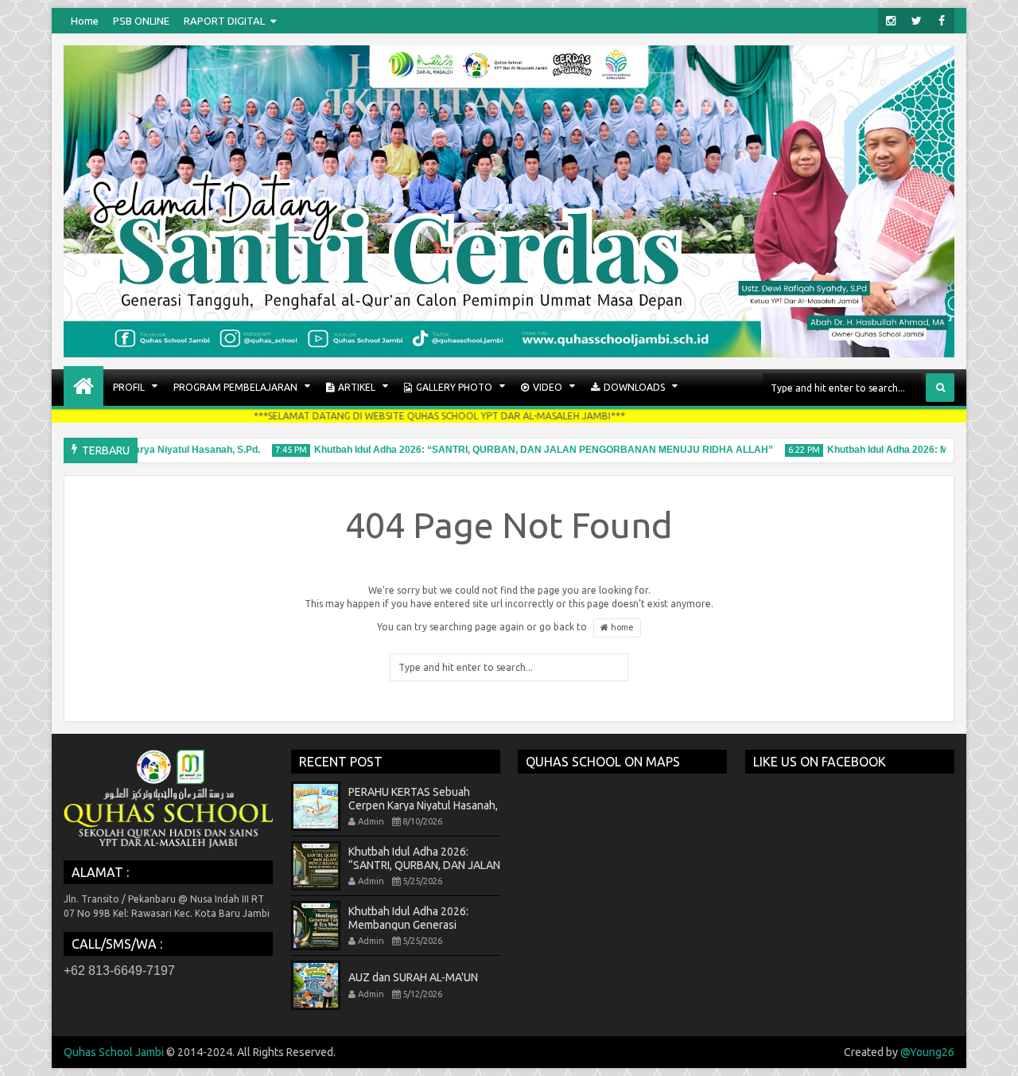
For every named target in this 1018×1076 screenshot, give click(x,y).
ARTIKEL (356, 387)
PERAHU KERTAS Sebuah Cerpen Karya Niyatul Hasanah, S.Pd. (423, 805)
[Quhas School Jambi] (83, 386)
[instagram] (890, 20)
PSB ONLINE (141, 20)
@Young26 (927, 1052)
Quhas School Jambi (114, 1052)
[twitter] (916, 20)
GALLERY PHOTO (454, 387)
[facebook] (941, 20)
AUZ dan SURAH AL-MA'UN (413, 977)
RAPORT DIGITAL (224, 20)
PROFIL (129, 387)
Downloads (634, 387)
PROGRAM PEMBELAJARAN (235, 387)
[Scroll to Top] (994, 1052)
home (621, 627)
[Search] (940, 387)
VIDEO (547, 387)
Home (85, 20)
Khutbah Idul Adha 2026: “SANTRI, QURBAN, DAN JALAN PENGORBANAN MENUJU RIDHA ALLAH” (530, 449)
